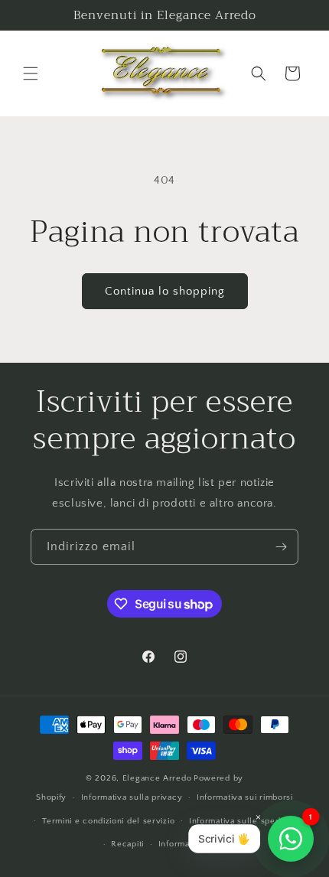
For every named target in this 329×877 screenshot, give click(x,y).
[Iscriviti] (281, 547)
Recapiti (127, 844)
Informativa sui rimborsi (245, 797)
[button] (30, 73)
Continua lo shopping (165, 291)
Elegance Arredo (157, 778)
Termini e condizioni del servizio (108, 821)
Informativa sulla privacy (132, 797)
